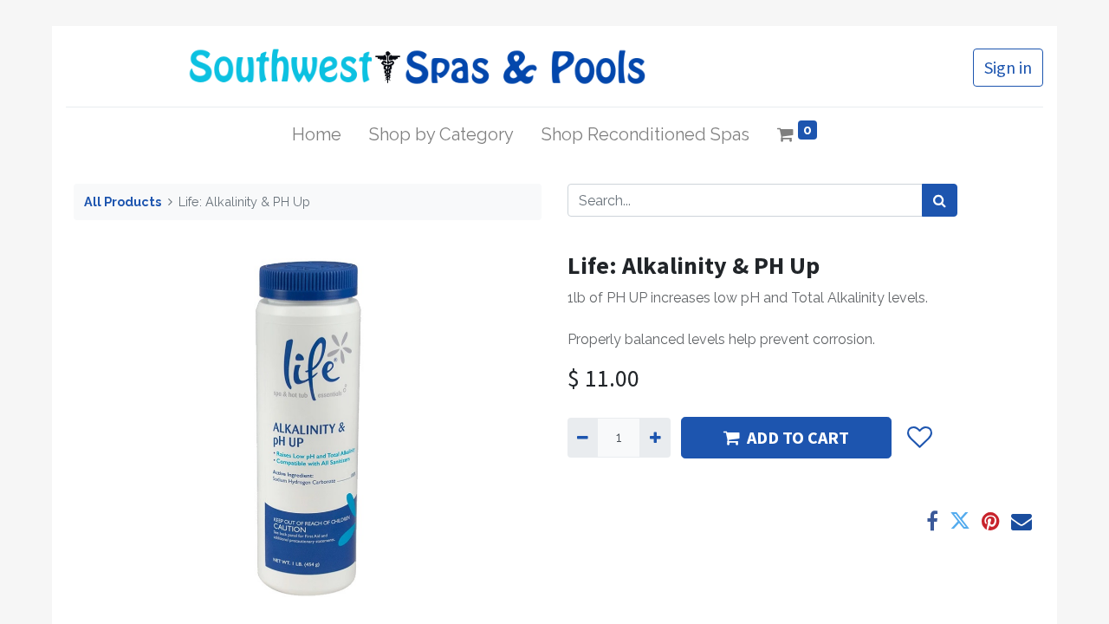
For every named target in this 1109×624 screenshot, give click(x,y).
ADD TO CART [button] (798, 437)
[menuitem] (316, 134)
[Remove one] (582, 438)
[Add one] (654, 438)
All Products (122, 201)
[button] (918, 437)
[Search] (939, 200)
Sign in (1008, 67)
